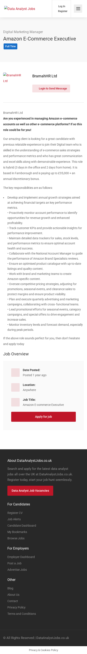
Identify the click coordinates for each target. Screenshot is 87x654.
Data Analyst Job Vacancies (30, 490)
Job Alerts (14, 519)
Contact (12, 601)
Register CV (15, 513)
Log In (61, 6)
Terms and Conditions (21, 613)
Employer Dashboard (21, 557)
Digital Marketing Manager (23, 32)
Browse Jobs (15, 538)
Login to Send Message (52, 88)
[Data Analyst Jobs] (19, 3)
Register (62, 11)
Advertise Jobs (17, 569)
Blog (10, 588)
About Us (13, 594)
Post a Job (14, 563)
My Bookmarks (17, 532)
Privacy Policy (16, 607)
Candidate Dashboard (21, 525)
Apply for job (43, 416)
